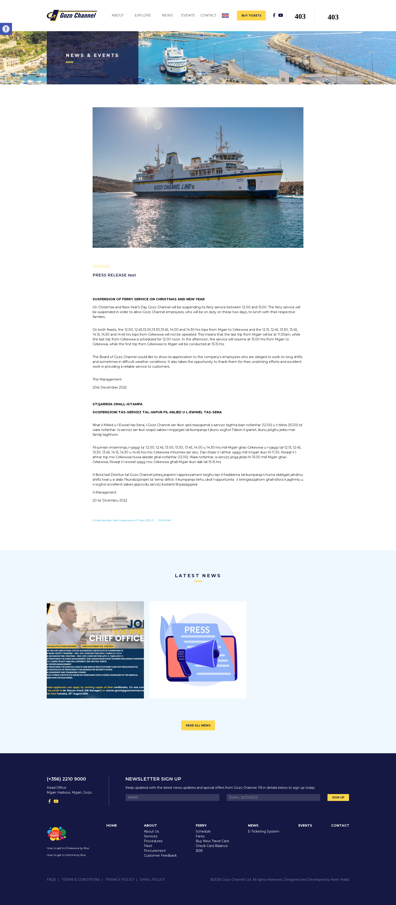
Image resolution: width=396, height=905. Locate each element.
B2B (199, 851)
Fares (200, 836)
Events (188, 15)
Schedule (203, 831)
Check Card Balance (212, 846)
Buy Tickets (251, 15)
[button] (6, 29)
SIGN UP (338, 797)
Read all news (198, 725)
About (118, 15)
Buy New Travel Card (212, 841)
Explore (143, 15)
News (167, 15)
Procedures (153, 841)
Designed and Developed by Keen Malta (316, 879)
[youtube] (280, 15)
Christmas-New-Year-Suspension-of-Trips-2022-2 (123, 520)
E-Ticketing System (263, 831)
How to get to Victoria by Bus (66, 855)
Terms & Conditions (81, 879)
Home (111, 825)
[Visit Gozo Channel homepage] (74, 15)
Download (164, 520)
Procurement (155, 851)
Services (150, 836)
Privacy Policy (120, 879)
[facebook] (274, 15)
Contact (208, 15)
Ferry (201, 825)
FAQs (51, 879)
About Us (151, 831)
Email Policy (152, 879)
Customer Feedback (160, 855)
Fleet (148, 846)
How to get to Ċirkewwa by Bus (68, 848)
